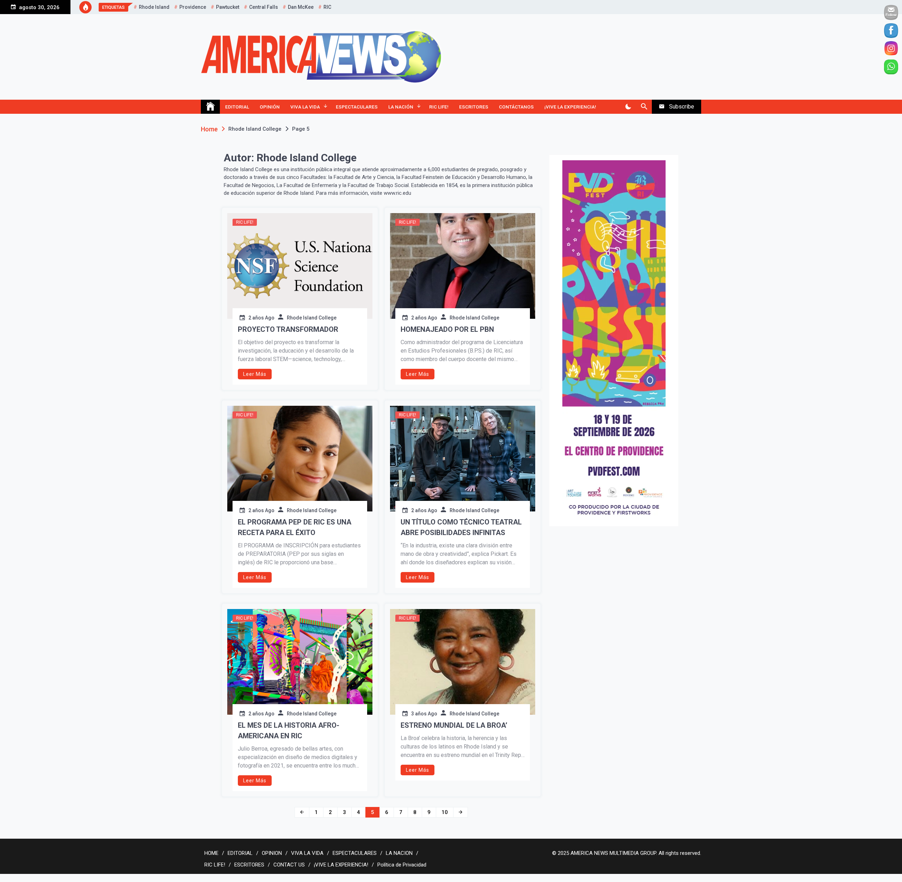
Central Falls (263, 7)
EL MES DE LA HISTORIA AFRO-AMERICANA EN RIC (288, 730)
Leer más (254, 374)
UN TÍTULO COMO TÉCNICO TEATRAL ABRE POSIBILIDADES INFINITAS (461, 527)
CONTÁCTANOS (516, 107)
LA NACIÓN (400, 107)
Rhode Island (154, 7)
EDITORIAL (237, 107)
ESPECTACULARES (357, 107)
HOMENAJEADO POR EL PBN (447, 329)
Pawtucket (227, 7)
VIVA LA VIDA (305, 107)
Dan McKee (301, 7)
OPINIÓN (270, 107)
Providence (192, 7)
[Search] (644, 107)
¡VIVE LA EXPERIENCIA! (570, 107)
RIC (327, 7)
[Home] (210, 107)
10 (444, 812)
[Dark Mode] (628, 107)
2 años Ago (261, 318)
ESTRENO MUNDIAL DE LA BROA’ (454, 725)
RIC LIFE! (439, 107)
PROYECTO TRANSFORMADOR (288, 329)
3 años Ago (424, 713)
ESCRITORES (473, 107)
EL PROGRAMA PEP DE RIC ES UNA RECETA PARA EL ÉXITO (294, 527)
